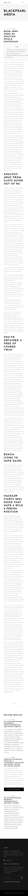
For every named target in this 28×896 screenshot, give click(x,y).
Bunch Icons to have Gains (13, 53)
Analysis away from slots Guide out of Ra (16, 49)
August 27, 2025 (7, 29)
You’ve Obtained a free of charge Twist (16, 51)
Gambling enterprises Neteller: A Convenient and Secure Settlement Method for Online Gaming (14, 763)
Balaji (14, 29)
